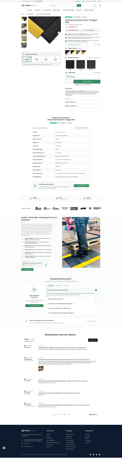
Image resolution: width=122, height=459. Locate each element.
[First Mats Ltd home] (29, 5)
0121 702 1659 (39, 1)
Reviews (88, 1)
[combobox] (65, 5)
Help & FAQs (77, 1)
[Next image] (59, 33)
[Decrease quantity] (66, 81)
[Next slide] (24, 48)
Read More (67, 98)
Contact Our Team (82, 185)
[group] (31, 339)
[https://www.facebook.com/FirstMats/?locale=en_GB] (90, 454)
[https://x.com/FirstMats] (93, 454)
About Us (83, 1)
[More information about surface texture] (80, 57)
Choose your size (28, 269)
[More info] (81, 30)
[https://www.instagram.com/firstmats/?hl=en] (96, 454)
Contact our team (37, 64)
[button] (100, 5)
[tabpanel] (44, 32)
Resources (94, 1)
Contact (99, 1)
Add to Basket (87, 81)
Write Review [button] (93, 340)
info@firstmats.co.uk (28, 446)
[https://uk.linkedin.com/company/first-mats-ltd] (99, 454)
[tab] (50, 285)
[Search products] (79, 5)
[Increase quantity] (71, 81)
